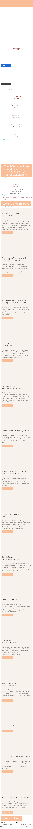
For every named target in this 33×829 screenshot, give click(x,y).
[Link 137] (16, 545)
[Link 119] (16, 288)
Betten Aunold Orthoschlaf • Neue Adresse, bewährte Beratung (14, 472)
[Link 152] (16, 744)
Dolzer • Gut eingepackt (10, 600)
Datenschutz (28, 824)
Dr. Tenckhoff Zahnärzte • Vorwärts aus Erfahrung (10, 344)
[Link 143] (16, 628)
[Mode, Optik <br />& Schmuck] (16, 103)
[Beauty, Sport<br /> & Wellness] (16, 112)
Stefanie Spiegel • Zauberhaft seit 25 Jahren (11, 558)
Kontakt (27, 826)
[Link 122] (16, 331)
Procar (3, 65)
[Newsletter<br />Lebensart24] (16, 181)
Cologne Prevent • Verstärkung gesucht (15, 431)
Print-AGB (22, 826)
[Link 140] (16, 587)
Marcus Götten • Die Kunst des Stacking (15, 797)
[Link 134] (16, 502)
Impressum (22, 824)
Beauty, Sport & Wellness (16, 116)
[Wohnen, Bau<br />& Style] (16, 93)
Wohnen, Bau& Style (16, 97)
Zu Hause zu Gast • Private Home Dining (16, 756)
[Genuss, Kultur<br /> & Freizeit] (16, 122)
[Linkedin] (18, 822)
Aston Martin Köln (6, 83)
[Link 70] (6, 58)
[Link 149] (16, 714)
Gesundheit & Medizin (16, 135)
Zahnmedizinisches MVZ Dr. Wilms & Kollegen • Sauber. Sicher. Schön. (14, 302)
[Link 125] (16, 374)
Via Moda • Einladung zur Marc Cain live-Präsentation (11, 214)
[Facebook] (16, 822)
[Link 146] (16, 671)
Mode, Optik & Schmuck (16, 107)
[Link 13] (6, 2)
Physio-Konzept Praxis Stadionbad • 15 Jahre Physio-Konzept (14, 259)
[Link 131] (16, 459)
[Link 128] (16, 418)
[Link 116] (16, 246)
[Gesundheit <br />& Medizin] (16, 131)
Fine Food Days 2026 (9, 726)
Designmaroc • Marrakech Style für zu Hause (11, 515)
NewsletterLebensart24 (16, 185)
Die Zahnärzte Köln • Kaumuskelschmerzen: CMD (11, 387)
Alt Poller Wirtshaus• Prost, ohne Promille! (9, 641)
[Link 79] (6, 76)
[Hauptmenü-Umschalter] (31, 2)
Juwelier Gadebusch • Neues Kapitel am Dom (10, 684)
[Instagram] (17, 822)
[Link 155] (16, 785)
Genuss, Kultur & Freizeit (16, 126)
